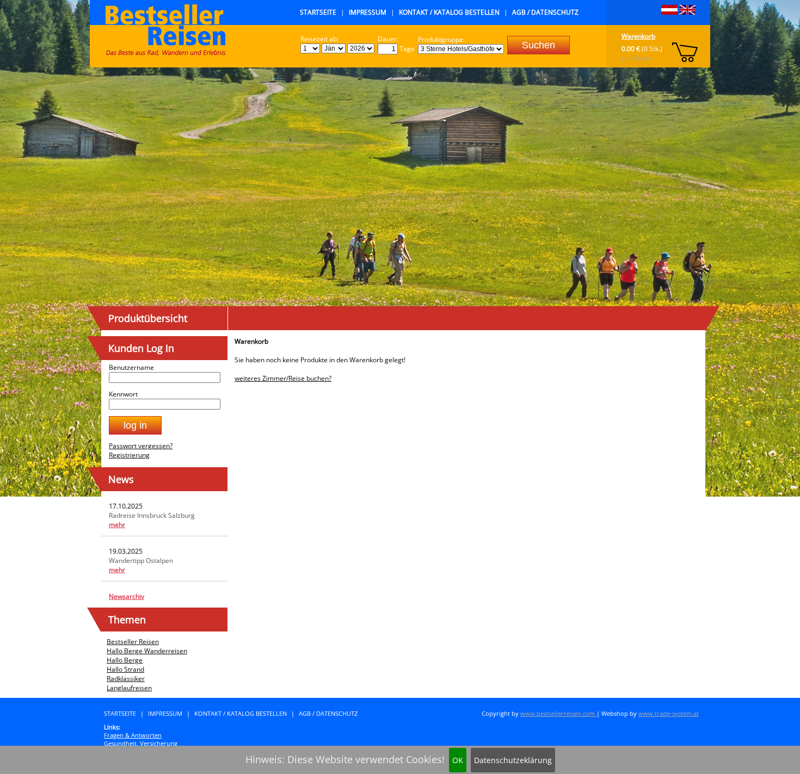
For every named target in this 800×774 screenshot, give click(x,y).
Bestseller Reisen (133, 641)
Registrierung (129, 455)
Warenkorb (638, 36)
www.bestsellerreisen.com (558, 713)
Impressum (367, 12)
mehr (117, 524)
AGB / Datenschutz (545, 12)
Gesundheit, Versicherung (140, 743)
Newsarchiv (126, 596)
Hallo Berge (125, 660)
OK (457, 760)
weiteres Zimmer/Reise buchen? (283, 378)
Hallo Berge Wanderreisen (147, 650)
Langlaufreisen (129, 687)
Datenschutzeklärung (513, 760)
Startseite (318, 12)
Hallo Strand (125, 669)
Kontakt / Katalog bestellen (449, 12)
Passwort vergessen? (141, 445)
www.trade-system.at (668, 713)
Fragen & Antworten (133, 735)
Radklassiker (126, 678)
